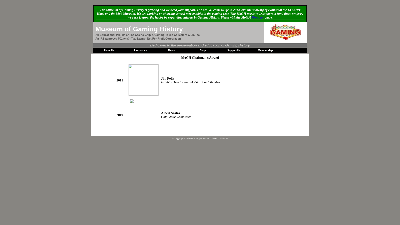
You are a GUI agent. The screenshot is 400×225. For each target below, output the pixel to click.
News (171, 50)
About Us (109, 50)
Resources (140, 50)
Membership (265, 50)
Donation (258, 17)
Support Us (234, 50)
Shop (203, 50)
